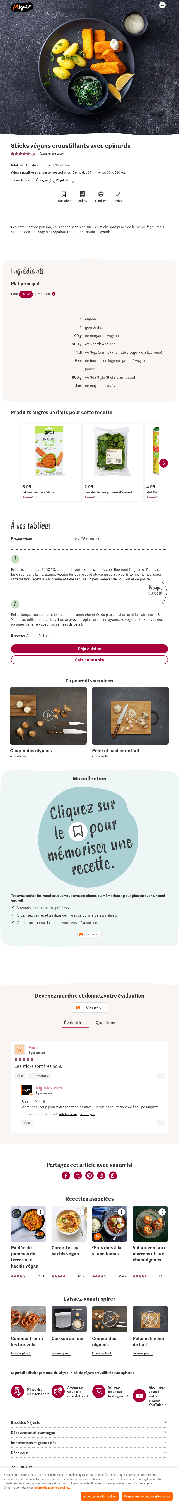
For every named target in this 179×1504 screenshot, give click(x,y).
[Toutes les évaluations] (20, 154)
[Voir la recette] (28, 1243)
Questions (105, 1022)
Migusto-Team (48, 1088)
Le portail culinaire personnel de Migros (39, 1372)
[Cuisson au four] (69, 1331)
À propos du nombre (54, 294)
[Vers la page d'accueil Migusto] (22, 5)
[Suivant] (163, 463)
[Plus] (161, 1076)
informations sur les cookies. (52, 1487)
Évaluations (75, 1022)
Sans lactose (22, 180)
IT (30, 1467)
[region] (89, 1486)
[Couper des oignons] (109, 1331)
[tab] (89, 1422)
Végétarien (63, 180)
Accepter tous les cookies (99, 1496)
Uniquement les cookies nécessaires (147, 1496)
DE (13, 1467)
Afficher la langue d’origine (77, 1114)
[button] (19, 1050)
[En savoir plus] (48, 753)
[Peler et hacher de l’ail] (150, 1331)
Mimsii (34, 1047)
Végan (43, 180)
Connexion (93, 934)
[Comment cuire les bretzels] (28, 1331)
